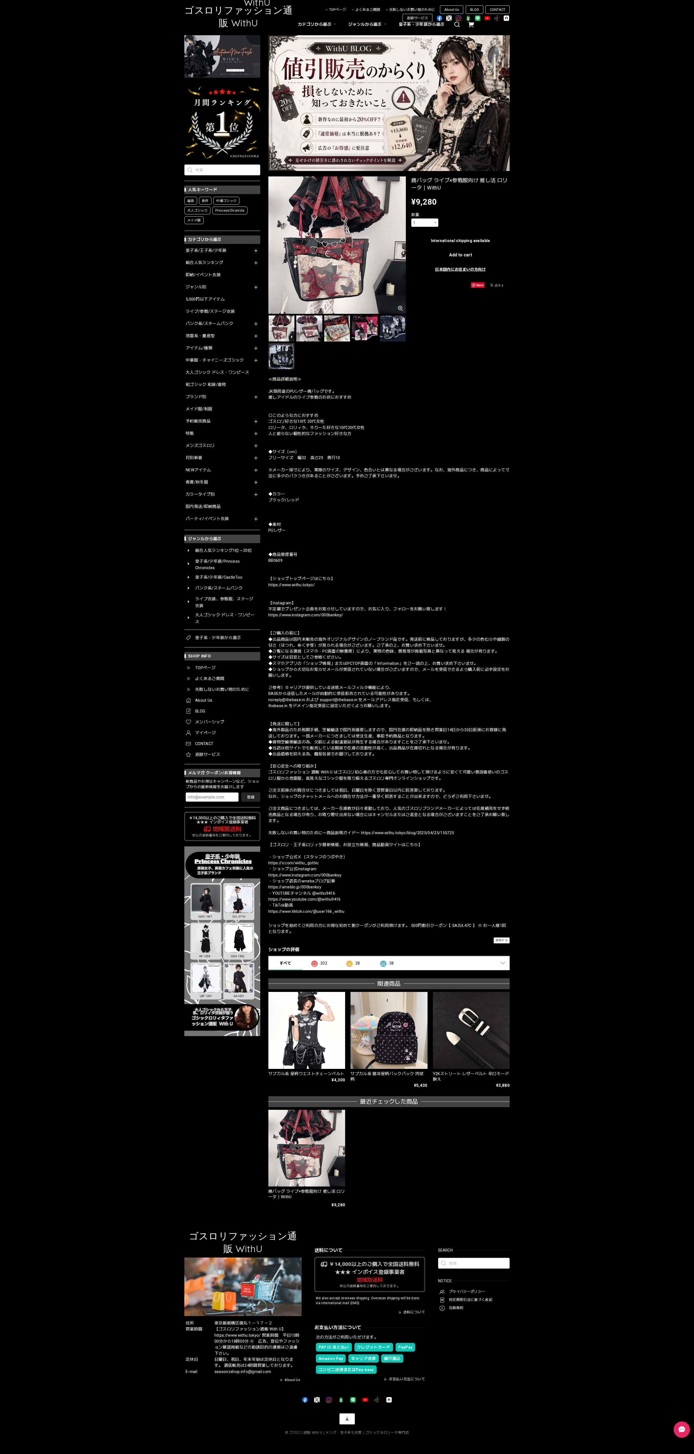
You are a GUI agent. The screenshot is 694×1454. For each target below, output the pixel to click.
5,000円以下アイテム (205, 299)
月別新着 (194, 458)
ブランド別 (196, 397)
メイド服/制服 (199, 409)
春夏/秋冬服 (197, 482)
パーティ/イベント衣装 (207, 519)
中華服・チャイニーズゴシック (215, 360)
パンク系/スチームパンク (209, 323)
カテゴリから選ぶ (314, 24)
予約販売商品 (198, 421)
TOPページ (337, 10)
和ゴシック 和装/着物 (206, 384)
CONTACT (497, 10)
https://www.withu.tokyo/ (291, 584)
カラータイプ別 (200, 494)
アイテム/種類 (199, 348)
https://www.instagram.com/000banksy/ (305, 614)
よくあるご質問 (367, 10)
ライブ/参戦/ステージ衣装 (210, 311)
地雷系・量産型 (200, 336)
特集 (190, 433)
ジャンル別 (196, 287)
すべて (285, 963)
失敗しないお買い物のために (412, 10)
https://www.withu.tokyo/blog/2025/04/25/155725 (407, 832)
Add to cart (460, 254)
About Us (451, 10)
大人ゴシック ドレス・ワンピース (217, 372)
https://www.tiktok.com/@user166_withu (306, 911)
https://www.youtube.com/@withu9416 (304, 899)
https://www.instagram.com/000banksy (304, 875)
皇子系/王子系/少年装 (206, 250)
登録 (251, 797)
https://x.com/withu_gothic (293, 862)
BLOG (474, 10)
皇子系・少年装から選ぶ (422, 24)
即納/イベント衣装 (203, 275)
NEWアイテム (198, 470)
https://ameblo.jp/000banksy (294, 887)
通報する (502, 940)
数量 (415, 214)
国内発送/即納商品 (203, 506)
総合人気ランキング (204, 262)
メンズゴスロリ (200, 445)
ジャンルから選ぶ (365, 24)
